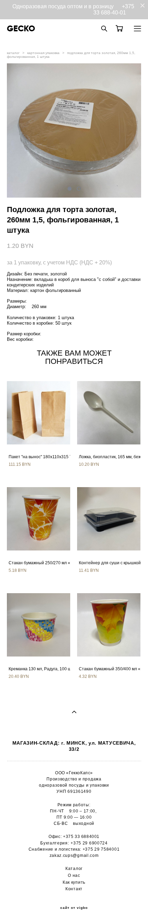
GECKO (21, 28)
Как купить (74, 882)
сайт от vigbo (74, 908)
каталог (13, 53)
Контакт (74, 888)
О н (71, 875)
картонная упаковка (43, 53)
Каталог (74, 868)
